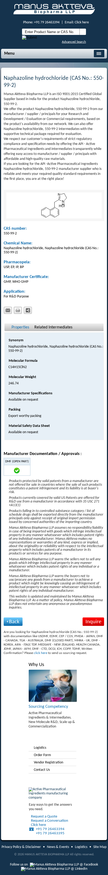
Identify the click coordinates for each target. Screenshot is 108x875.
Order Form (42, 755)
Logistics (40, 748)
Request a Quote (44, 817)
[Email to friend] (8, 310)
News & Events (58, 847)
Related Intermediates (53, 327)
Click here (82, 22)
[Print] (18, 310)
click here (40, 653)
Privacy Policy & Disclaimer (21, 847)
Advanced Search (74, 42)
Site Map (99, 847)
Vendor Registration (48, 762)
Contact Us (42, 770)
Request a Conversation (49, 821)
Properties (20, 327)
